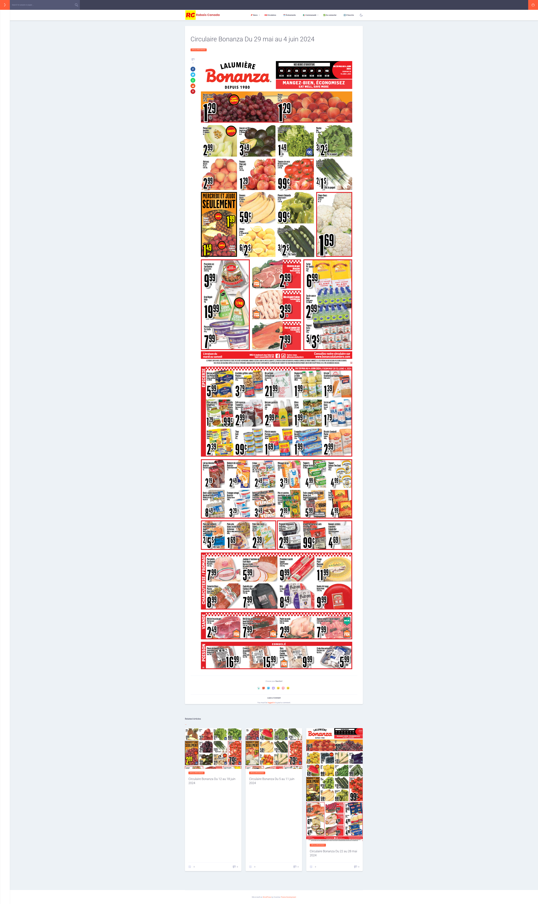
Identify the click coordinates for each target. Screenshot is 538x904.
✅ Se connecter (330, 15)
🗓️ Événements (289, 15)
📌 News (254, 15)
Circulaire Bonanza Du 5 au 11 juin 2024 (271, 781)
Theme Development (288, 897)
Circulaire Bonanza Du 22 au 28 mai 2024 (333, 853)
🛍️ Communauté (309, 15)
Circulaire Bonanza (198, 49)
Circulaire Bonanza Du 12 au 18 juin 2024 (211, 781)
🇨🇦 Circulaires (270, 15)
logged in (271, 703)
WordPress (267, 897)
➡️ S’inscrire (349, 15)
